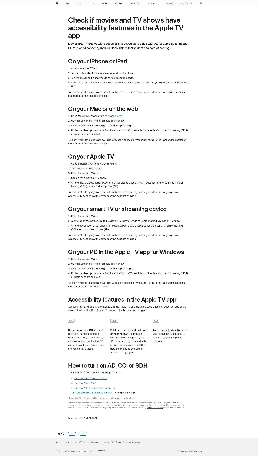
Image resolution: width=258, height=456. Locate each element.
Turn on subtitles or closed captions (91, 392)
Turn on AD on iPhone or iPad (91, 378)
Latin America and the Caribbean (189, 451)
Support (66, 442)
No (83, 434)
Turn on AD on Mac (85, 383)
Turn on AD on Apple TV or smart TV (94, 387)
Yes (71, 434)
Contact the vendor (155, 408)
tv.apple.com (115, 115)
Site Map (101, 451)
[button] (201, 3)
